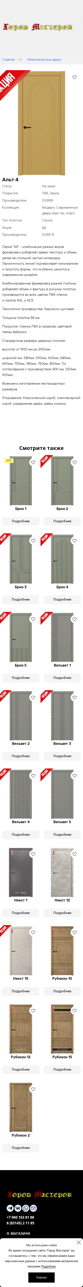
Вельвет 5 (62, 822)
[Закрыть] (79, 1242)
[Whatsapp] (25, 1208)
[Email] (33, 1208)
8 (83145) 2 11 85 (20, 1223)
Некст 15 (20, 978)
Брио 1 (20, 509)
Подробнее (48, 1266)
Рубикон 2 (21, 1135)
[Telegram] (10, 1208)
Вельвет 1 (62, 665)
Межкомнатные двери (44, 59)
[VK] (17, 1208)
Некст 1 (20, 900)
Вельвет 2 (21, 744)
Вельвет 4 (21, 822)
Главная (8, 59)
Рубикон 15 (62, 1057)
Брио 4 (62, 587)
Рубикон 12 (21, 1057)
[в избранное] (75, 77)
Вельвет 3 (62, 744)
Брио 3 (21, 587)
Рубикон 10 (62, 978)
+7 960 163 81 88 (20, 1217)
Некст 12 (62, 900)
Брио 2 (62, 509)
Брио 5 (21, 665)
